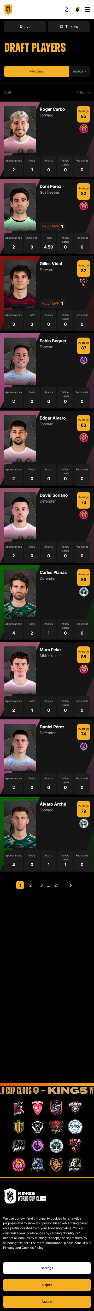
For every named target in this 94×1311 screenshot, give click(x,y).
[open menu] (87, 9)
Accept (47, 1302)
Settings (47, 1268)
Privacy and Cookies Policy (23, 1248)
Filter (81, 92)
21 (56, 885)
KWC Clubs (37, 71)
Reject (47, 1285)
